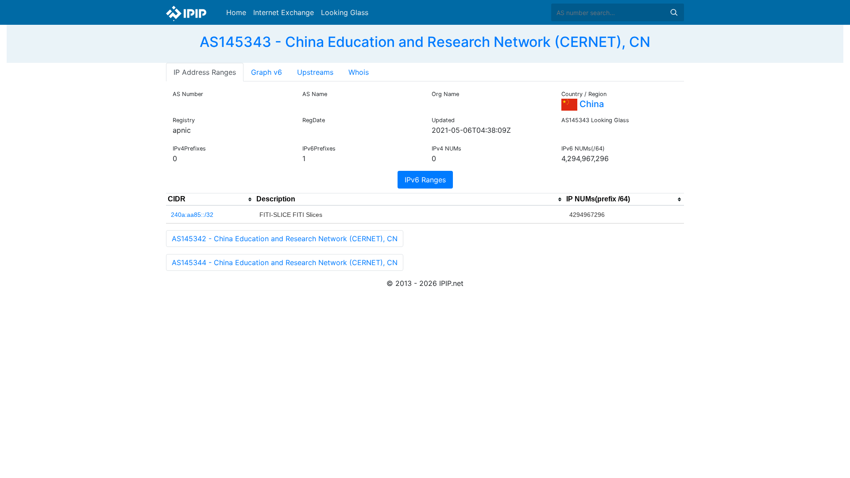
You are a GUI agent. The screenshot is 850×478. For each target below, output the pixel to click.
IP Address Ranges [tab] (205, 72)
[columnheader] (210, 199)
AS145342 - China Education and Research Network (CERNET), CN (285, 238)
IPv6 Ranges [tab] (425, 179)
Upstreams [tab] (315, 72)
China (590, 104)
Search (674, 12)
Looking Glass (344, 12)
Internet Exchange (283, 12)
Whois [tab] (358, 72)
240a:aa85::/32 (192, 214)
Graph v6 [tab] (266, 72)
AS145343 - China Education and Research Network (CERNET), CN (425, 41)
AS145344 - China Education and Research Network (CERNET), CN (285, 262)
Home (236, 12)
